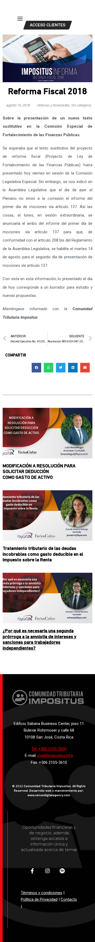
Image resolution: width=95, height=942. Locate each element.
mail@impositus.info (55, 755)
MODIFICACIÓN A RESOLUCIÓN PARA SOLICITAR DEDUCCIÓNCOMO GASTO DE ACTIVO (39, 472)
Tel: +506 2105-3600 (48, 748)
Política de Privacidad (39, 899)
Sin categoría (81, 105)
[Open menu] (20, 18)
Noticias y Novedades (53, 105)
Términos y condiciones (41, 892)
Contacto (69, 899)
